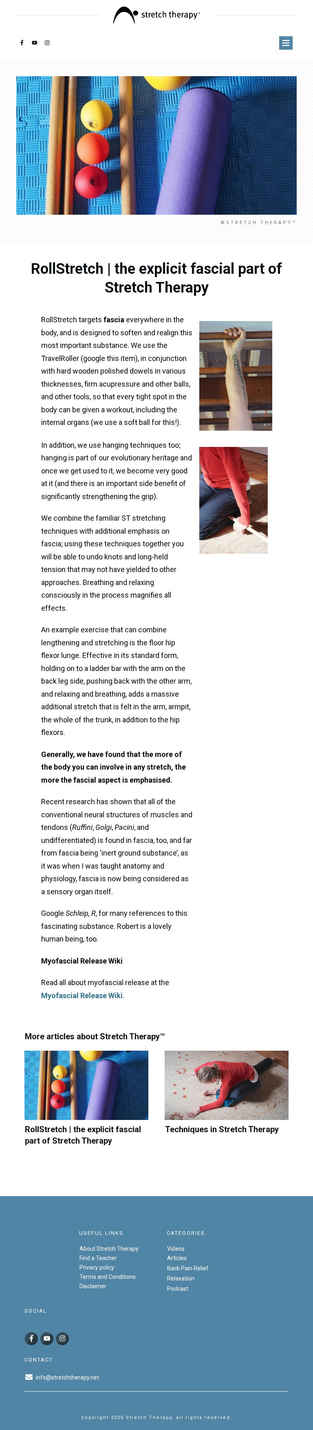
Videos (176, 1248)
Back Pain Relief (188, 1268)
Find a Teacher (98, 1258)
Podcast (177, 1288)
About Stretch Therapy (109, 1248)
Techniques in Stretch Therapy (227, 1103)
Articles (177, 1258)
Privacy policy (96, 1267)
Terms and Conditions (107, 1277)
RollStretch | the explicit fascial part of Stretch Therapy (86, 1103)
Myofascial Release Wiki (82, 995)
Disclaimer (92, 1286)
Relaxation (180, 1278)
